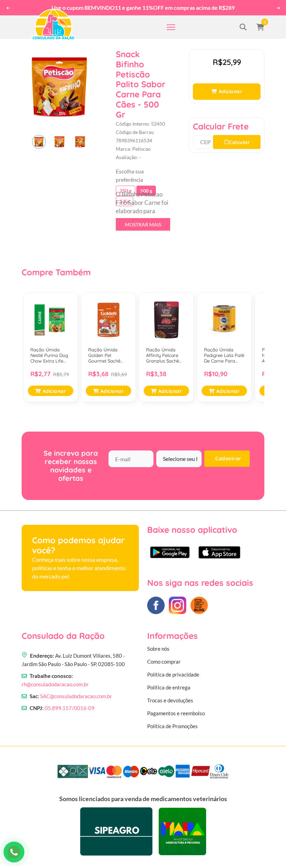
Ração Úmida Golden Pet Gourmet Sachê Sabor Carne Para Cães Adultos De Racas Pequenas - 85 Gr (107, 355)
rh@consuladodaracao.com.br (55, 684)
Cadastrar (228, 458)
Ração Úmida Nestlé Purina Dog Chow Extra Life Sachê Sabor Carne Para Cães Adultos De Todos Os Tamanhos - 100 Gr (50, 355)
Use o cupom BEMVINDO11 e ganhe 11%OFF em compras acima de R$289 (142, 7)
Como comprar (164, 661)
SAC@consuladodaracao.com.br (76, 696)
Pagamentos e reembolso (176, 713)
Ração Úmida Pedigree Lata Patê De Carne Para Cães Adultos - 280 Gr (224, 355)
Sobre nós (158, 648)
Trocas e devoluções (170, 700)
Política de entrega (168, 687)
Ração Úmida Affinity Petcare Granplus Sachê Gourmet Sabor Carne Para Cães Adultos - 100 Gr (164, 355)
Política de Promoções (172, 726)
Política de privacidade (173, 674)
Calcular (239, 142)
